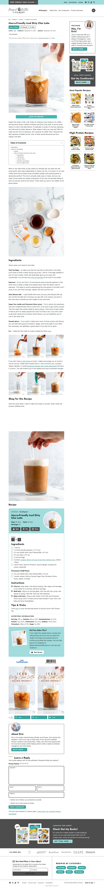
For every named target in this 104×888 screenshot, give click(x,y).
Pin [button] (27, 529)
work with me (73, 2)
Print (36, 529)
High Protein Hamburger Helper (75, 126)
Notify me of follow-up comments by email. (26, 800)
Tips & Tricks (21, 159)
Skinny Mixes (39, 309)
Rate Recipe (38, 652)
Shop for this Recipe (17, 149)
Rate (33, 27)
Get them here (61, 841)
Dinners (81, 868)
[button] (12, 511)
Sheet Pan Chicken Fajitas (75, 148)
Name (12, 787)
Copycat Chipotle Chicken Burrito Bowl (89, 167)
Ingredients (14, 147)
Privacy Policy (32, 882)
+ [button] (19, 539)
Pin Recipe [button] (24, 27)
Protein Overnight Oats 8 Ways (89, 107)
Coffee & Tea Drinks (31, 19)
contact (80, 2)
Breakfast (72, 868)
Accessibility (49, 882)
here (17, 608)
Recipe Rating (14, 764)
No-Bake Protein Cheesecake (89, 125)
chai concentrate (37, 277)
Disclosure (41, 882)
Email (40, 787)
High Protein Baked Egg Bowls (76, 106)
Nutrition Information (23, 161)
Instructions (20, 157)
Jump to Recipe (14, 27)
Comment (13, 767)
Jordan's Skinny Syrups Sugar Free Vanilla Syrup (37, 560)
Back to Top (89, 883)
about (65, 2)
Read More (18, 749)
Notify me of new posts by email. (22, 803)
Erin (15, 30)
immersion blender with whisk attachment (42, 366)
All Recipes (79, 872)
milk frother (26, 361)
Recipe (16, 151)
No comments (13, 34)
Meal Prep (61, 868)
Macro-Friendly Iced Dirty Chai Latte (24, 153)
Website (12, 793)
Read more (78, 49)
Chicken (60, 872)
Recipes (14, 19)
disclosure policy (44, 38)
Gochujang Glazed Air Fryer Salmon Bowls (75, 167)
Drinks (21, 19)
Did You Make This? (23, 163)
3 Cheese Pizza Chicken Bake (89, 148)
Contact (24, 882)
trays (49, 331)
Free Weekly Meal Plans (22, 2)
